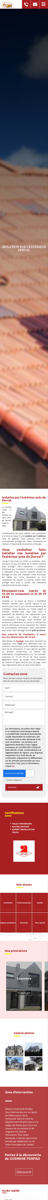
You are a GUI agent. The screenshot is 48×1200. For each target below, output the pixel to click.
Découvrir (24, 1172)
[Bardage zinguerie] (33, 1049)
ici (13, 766)
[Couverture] (14, 1049)
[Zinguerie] (14, 1064)
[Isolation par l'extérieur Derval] (29, 518)
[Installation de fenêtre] (33, 1064)
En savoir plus (24, 993)
